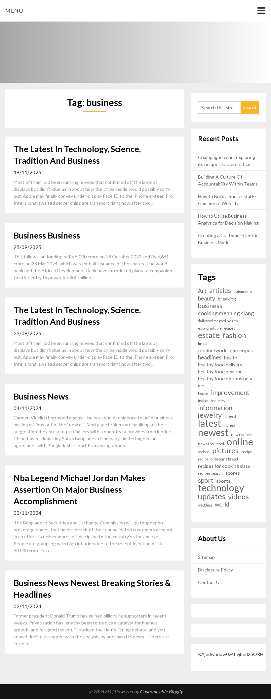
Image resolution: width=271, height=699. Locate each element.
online (240, 441)
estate (209, 335)
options (204, 452)
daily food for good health (218, 321)
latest (209, 423)
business (210, 305)
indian (203, 401)
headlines (209, 357)
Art (202, 290)
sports (223, 481)
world (222, 504)
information (215, 407)
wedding (205, 505)
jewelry (210, 415)
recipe (246, 452)
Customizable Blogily (161, 691)
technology (221, 487)
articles (220, 290)
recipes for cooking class (224, 466)
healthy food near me (220, 371)
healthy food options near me (225, 382)
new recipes (241, 434)
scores (232, 473)
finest (203, 343)
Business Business (47, 235)
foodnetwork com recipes (225, 350)
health (230, 357)
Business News (41, 396)
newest (213, 432)
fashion (234, 335)
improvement (230, 392)
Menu (14, 10)
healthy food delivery (220, 364)
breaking (227, 298)
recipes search (210, 473)
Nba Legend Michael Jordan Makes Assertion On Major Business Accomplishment (79, 489)
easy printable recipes (216, 328)
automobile (243, 291)
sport (205, 480)
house (203, 393)
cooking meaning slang (226, 313)
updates (211, 496)
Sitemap (206, 557)
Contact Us (210, 582)
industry (218, 401)
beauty (206, 298)
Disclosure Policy (215, 569)
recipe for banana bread (218, 459)
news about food (211, 444)
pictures (225, 450)
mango (229, 425)
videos (238, 496)
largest (230, 416)
